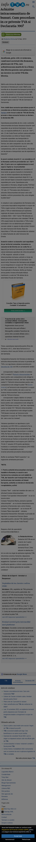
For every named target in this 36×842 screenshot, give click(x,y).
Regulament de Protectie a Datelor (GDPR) (15, 829)
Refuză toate (26, 839)
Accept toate (18, 836)
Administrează (9, 839)
